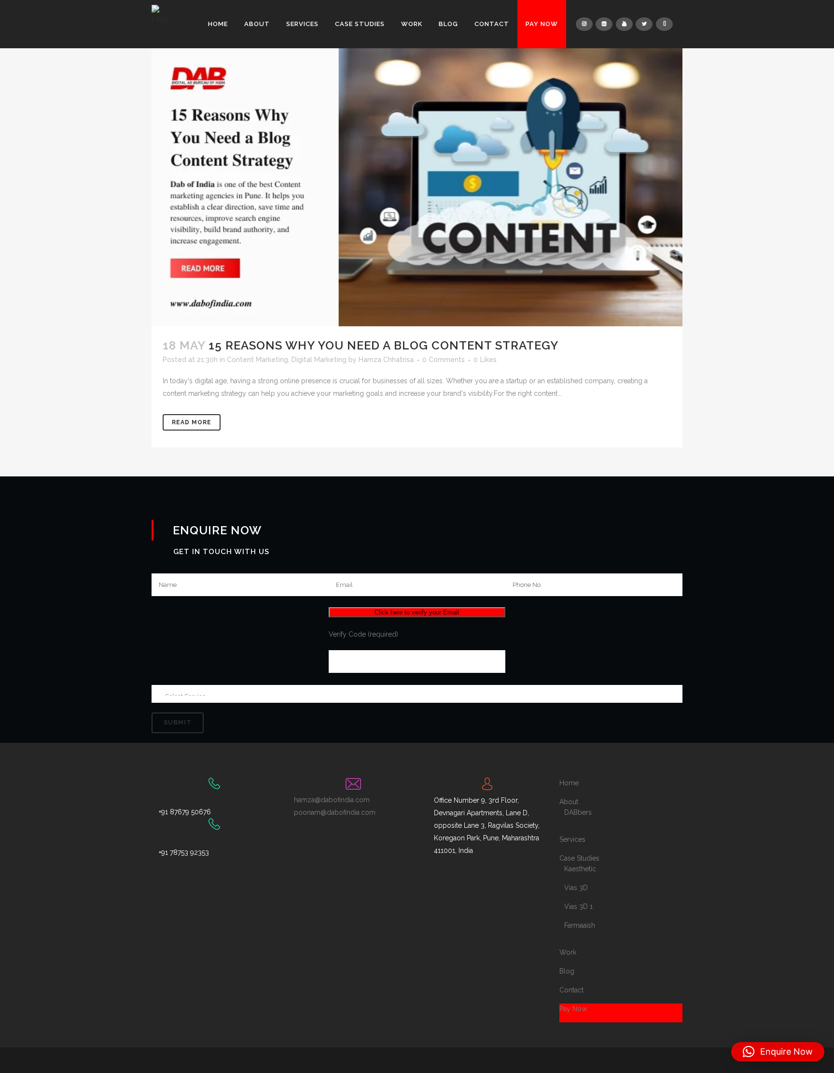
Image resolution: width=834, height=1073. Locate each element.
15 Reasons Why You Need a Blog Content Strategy (383, 345)
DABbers (578, 812)
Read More (191, 422)
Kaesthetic (580, 869)
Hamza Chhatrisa (386, 359)
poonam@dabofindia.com (334, 812)
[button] (777, 1051)
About (568, 802)
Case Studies (579, 858)
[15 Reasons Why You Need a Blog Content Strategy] (417, 187)
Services (572, 839)
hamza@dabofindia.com (332, 800)
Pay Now (573, 1009)
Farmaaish (579, 925)
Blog (566, 971)
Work (567, 952)
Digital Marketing (319, 359)
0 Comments (443, 359)
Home (569, 783)
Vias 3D (576, 888)
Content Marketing (257, 359)
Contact (571, 990)
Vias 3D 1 (578, 906)
